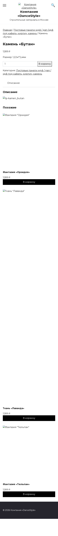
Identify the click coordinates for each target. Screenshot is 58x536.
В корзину (45, 63)
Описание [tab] (13, 83)
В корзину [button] (29, 182)
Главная (7, 30)
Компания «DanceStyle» (29, 14)
